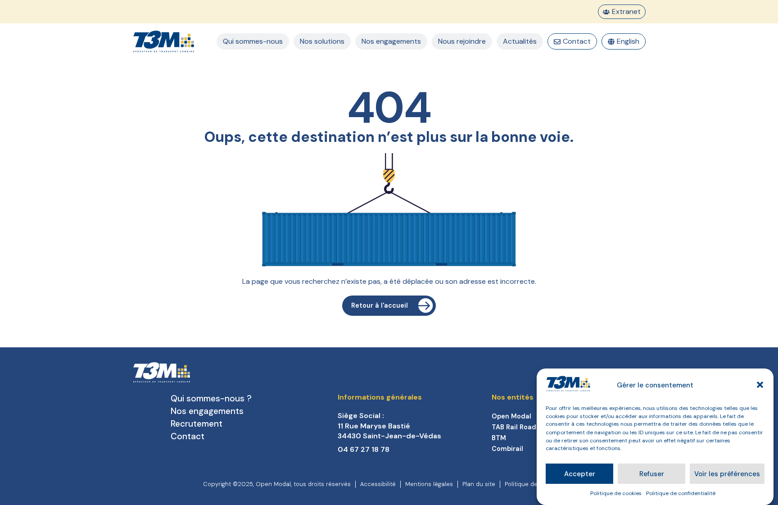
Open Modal (511, 416)
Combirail (507, 449)
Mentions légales (429, 484)
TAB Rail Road (514, 427)
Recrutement (196, 423)
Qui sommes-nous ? (211, 398)
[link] (415, 426)
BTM (499, 438)
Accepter (579, 473)
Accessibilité (378, 484)
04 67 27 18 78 (363, 449)
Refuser (651, 473)
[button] (759, 384)
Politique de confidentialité (680, 493)
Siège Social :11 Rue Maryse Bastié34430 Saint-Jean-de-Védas (389, 426)
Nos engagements (207, 411)
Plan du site (478, 484)
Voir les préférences (727, 473)
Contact (187, 436)
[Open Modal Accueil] (163, 42)
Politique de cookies (616, 493)
